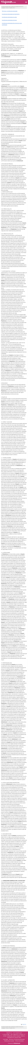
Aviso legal (5, 1039)
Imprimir (24, 1024)
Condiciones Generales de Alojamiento (10, 14)
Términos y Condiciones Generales (17, 1039)
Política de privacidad (9, 1041)
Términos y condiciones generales (9, 11)
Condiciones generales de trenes (9, 20)
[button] (26, 2)
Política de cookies (19, 1041)
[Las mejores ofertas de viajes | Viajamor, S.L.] (8, 2)
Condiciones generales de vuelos (9, 17)
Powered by (14, 1043)
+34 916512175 (10, 1037)
